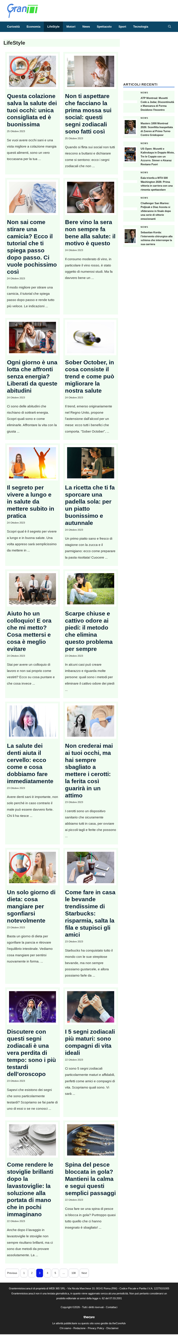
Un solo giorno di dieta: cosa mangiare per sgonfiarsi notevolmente (31, 906)
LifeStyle (53, 26)
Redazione (79, 1328)
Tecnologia (140, 26)
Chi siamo (65, 1328)
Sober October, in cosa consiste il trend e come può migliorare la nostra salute (89, 376)
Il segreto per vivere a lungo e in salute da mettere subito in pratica (30, 501)
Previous (12, 1272)
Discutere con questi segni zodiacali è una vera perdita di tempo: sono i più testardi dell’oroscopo (31, 1052)
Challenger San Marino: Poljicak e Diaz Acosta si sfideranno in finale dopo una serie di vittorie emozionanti (156, 211)
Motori (70, 26)
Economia (33, 26)
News (86, 26)
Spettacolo (104, 26)
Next (84, 1272)
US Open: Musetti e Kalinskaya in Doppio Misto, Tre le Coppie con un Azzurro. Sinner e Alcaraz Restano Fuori (158, 156)
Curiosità (13, 26)
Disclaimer (112, 1328)
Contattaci (111, 1307)
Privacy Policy (96, 1328)
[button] (170, 27)
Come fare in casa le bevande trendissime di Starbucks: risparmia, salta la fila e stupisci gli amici (90, 913)
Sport (122, 26)
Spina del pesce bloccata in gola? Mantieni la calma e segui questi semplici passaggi (90, 1178)
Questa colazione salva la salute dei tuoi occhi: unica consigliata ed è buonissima (32, 110)
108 (73, 1272)
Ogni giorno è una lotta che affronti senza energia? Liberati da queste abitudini (32, 376)
